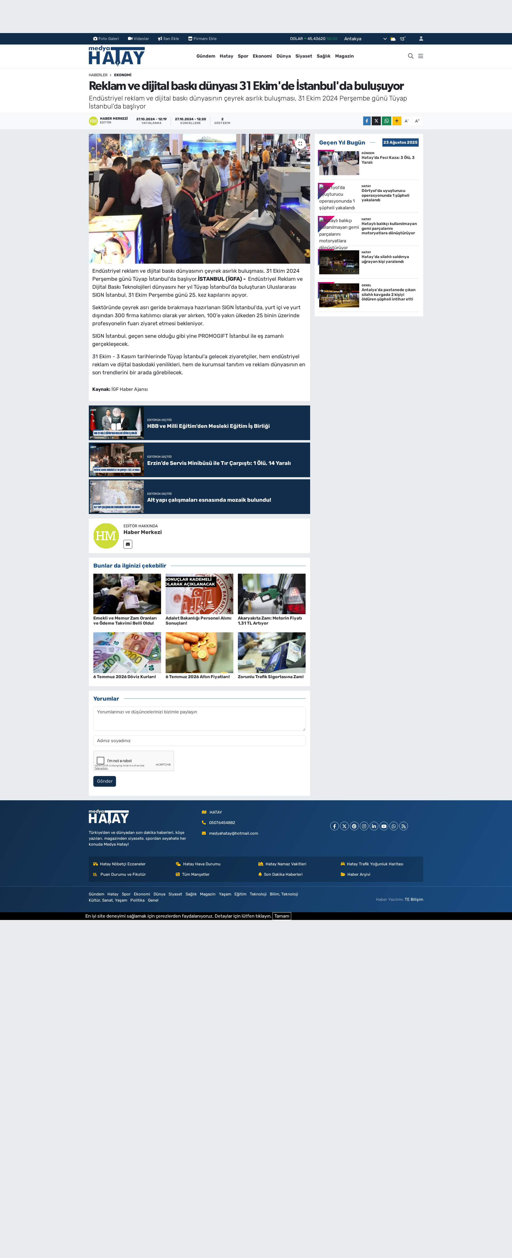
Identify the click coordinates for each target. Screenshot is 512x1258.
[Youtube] (383, 826)
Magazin (344, 56)
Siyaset (303, 56)
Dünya (284, 56)
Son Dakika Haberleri (283, 874)
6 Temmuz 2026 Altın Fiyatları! (198, 676)
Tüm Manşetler (196, 874)
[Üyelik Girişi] (419, 39)
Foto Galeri (108, 38)
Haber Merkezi (142, 532)
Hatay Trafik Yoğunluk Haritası (375, 864)
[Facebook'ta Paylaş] (367, 120)
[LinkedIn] (374, 826)
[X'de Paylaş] (376, 120)
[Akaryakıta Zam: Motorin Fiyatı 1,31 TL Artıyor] (272, 593)
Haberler (98, 75)
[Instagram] (364, 826)
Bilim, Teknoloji (284, 894)
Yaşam (225, 894)
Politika (137, 900)
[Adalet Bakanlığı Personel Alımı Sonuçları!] (199, 593)
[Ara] (411, 56)
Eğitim (240, 894)
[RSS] (403, 826)
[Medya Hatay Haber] (117, 56)
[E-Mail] (127, 544)
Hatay (226, 56)
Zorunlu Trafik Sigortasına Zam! (271, 676)
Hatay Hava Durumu (202, 864)
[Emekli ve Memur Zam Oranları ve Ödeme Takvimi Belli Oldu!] (127, 593)
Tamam (281, 916)
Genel (153, 900)
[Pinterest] (354, 826)
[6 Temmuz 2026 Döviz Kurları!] (127, 652)
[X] (344, 826)
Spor (243, 56)
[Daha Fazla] (397, 120)
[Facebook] (334, 826)
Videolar (141, 38)
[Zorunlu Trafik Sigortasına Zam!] (272, 652)
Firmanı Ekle (205, 38)
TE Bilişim (414, 899)
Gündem (206, 56)
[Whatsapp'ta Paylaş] (386, 120)
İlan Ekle (171, 38)
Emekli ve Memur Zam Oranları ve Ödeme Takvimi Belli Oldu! (125, 621)
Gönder (105, 781)
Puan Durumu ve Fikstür (122, 874)
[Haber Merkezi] (106, 535)
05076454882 (222, 822)
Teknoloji (258, 894)
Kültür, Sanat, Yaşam (108, 900)
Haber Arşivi (358, 874)
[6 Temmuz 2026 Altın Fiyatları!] (199, 652)
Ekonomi (262, 56)
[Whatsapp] (393, 826)
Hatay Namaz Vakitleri (286, 864)
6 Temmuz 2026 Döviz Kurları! (124, 676)
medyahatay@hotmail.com (233, 833)
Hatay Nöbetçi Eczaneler (123, 864)
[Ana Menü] (420, 56)
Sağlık (324, 56)
